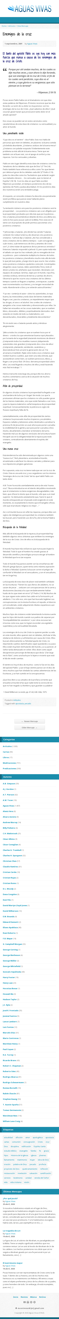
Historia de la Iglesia (19, 1155)
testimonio (18, 1178)
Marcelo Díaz (9, 1032)
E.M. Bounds (8, 916)
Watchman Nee (10, 1115)
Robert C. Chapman (12, 1065)
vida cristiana (15, 1182)
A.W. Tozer (8, 800)
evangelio (23, 1151)
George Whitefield (11, 966)
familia (33, 1151)
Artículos (11, 26)
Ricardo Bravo (9, 1060)
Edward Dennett (10, 922)
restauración (9, 1173)
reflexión (44, 1169)
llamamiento (9, 1159)
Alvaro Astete (9, 817)
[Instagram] (28, 1302)
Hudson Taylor (10, 999)
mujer (32, 1159)
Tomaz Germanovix (12, 1110)
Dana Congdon (10, 894)
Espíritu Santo (40, 1146)
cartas (6, 1142)
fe (40, 1151)
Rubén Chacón (9, 1093)
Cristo (40, 1142)
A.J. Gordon (8, 789)
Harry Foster (9, 977)
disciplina (15, 1146)
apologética (38, 1137)
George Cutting (10, 949)
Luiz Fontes (8, 1027)
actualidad (8, 1137)
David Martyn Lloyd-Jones (15, 905)
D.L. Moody (8, 888)
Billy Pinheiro (9, 828)
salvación (33, 1173)
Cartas (6, 752)
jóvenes (42, 1155)
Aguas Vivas (32, 43)
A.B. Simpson (9, 783)
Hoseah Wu (8, 994)
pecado (28, 703)
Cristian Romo (9, 883)
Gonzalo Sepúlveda (12, 972)
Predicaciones (9, 768)
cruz (47, 1142)
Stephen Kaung (10, 1099)
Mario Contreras (10, 1038)
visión (26, 1182)
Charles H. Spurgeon (12, 855)
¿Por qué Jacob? (10, 1198)
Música (33, 1297)
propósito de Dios (11, 1169)
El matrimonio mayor (13, 1263)
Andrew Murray (10, 822)
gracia (46, 1151)
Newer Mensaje (29, 721)
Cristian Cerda (9, 872)
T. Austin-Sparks (11, 1104)
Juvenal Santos (10, 1016)
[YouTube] (24, 1302)
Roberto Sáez (9, 1071)
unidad (28, 1178)
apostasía (19, 703)
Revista (24, 1297)
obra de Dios (43, 1159)
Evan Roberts (9, 933)
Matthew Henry (10, 1043)
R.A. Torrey (8, 1055)
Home (4, 26)
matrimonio (22, 1159)
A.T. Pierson (8, 794)
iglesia (33, 1155)
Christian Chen (9, 861)
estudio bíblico (10, 1151)
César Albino (9, 839)
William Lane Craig (11, 1121)
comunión (16, 1142)
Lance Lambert (10, 1021)
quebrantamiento (29, 1169)
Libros (6, 757)
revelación (22, 1173)
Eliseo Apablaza (10, 927)
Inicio (15, 1297)
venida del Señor (41, 1178)
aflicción (19, 1137)
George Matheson (11, 955)
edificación (26, 1146)
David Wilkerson (10, 911)
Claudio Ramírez (10, 866)
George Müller (9, 960)
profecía (42, 1164)
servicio (7, 1178)
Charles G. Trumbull (12, 850)
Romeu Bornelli (10, 1088)
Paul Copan (8, 1049)
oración (7, 1164)
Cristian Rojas (9, 877)
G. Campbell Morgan (12, 944)
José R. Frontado (10, 1010)
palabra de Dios (20, 1164)
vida (5, 1182)
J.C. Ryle (6, 1005)
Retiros (42, 1297)
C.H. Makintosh (10, 833)
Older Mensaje (29, 727)
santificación (45, 1173)
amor (27, 1137)
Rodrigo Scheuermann (13, 1082)
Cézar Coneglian (10, 844)
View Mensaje (22, 26)
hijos (6, 1155)
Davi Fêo (7, 900)
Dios (6, 1146)
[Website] (31, 1302)
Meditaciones (9, 763)
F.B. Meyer (8, 938)
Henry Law (8, 983)
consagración (29, 1142)
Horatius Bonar (10, 988)
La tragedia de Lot (11, 1230)
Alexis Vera (8, 811)
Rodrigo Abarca (10, 1077)
